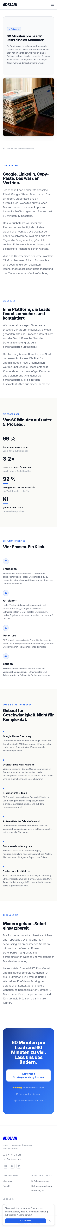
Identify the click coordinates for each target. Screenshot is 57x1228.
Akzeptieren (25, 1221)
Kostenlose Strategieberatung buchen (28, 1075)
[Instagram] (5, 1166)
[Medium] (12, 1166)
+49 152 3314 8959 (12, 1155)
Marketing (36, 1190)
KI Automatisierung (40, 1181)
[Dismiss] (50, 1220)
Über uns (7, 1181)
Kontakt (6, 1186)
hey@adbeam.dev (12, 1159)
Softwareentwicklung (41, 1186)
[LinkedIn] (18, 1166)
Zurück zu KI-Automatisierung (20, 148)
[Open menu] (52, 4)
